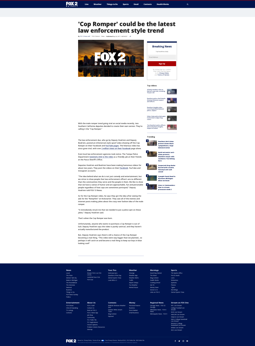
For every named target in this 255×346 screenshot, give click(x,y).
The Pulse (69, 275)
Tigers (173, 287)
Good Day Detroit (156, 273)
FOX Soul (90, 280)
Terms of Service (163, 75)
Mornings (154, 270)
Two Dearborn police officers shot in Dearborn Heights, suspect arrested (156, 126)
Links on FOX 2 (155, 292)
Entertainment (72, 302)
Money (132, 302)
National (69, 287)
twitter (179, 341)
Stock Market (133, 310)
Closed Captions (92, 325)
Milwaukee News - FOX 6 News (158, 310)
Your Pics (112, 270)
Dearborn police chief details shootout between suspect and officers (156, 100)
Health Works (154, 280)
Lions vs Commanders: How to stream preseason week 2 (166, 187)
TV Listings (69, 310)
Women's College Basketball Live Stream (178, 324)
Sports (174, 270)
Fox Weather (133, 285)
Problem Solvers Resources (96, 327)
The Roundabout (71, 283)
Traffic (131, 280)
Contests (69, 313)
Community (91, 317)
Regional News (156, 302)
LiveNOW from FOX (93, 277)
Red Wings (174, 290)
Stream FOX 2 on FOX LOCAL (94, 274)
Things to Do (70, 292)
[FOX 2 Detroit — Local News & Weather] (72, 4)
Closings (131, 273)
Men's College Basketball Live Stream (179, 320)
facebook (175, 341)
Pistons (173, 285)
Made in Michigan (71, 280)
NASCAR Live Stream (178, 314)
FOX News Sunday (72, 294)
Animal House (133, 287)
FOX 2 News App (92, 313)
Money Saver (154, 287)
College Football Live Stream (177, 309)
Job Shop (90, 315)
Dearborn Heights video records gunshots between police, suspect (155, 108)
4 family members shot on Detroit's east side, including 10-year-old (156, 91)
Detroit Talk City (71, 278)
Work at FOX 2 (92, 310)
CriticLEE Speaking (72, 308)
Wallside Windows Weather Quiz (117, 306)
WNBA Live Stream (177, 328)
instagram (183, 341)
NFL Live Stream (176, 305)
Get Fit (152, 285)
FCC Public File (92, 320)
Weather (133, 270)
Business (69, 290)
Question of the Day (114, 275)
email (187, 341)
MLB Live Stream (176, 312)
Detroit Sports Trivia (114, 278)
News (102, 36)
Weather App (133, 275)
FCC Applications (92, 322)
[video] (172, 91)
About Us (91, 302)
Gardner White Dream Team (115, 310)
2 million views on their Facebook (116, 148)
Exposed (111, 316)
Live (89, 270)
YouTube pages (112, 145)
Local (68, 273)
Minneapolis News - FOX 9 (158, 314)
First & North (175, 275)
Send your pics (112, 273)
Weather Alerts (134, 278)
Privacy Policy (164, 73)
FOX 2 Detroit (96, 36)
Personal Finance (134, 305)
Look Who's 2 (112, 280)
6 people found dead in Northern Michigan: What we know (166, 178)
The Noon (153, 275)
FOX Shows (70, 305)
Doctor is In (154, 290)
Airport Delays (133, 283)
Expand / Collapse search (187, 4)
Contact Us (90, 308)
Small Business (134, 313)
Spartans (174, 283)
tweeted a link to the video (101, 157)
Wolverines (174, 280)
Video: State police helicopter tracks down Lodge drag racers (156, 117)
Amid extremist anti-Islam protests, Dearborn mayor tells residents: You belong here (166, 156)
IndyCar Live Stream (177, 317)
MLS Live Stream (176, 330)
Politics (68, 297)
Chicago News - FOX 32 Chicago (157, 306)
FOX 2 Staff (90, 305)
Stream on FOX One (180, 302)
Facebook (124, 168)
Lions (173, 278)
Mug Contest (154, 278)
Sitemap (89, 329)
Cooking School (155, 283)
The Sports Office (176, 273)
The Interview (70, 285)
